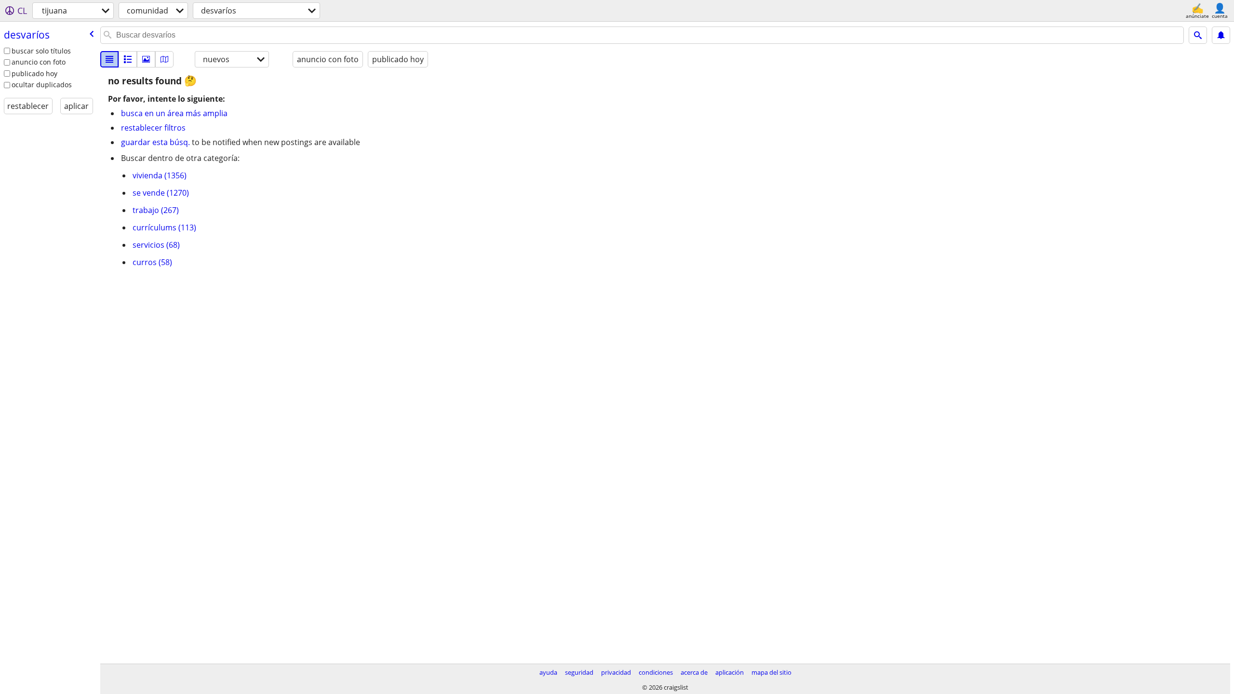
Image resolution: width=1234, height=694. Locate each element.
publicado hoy (34, 73)
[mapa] (164, 59)
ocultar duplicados (42, 84)
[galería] (146, 59)
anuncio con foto (39, 62)
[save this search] (1221, 35)
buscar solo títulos (41, 50)
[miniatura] (128, 59)
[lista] (109, 59)
